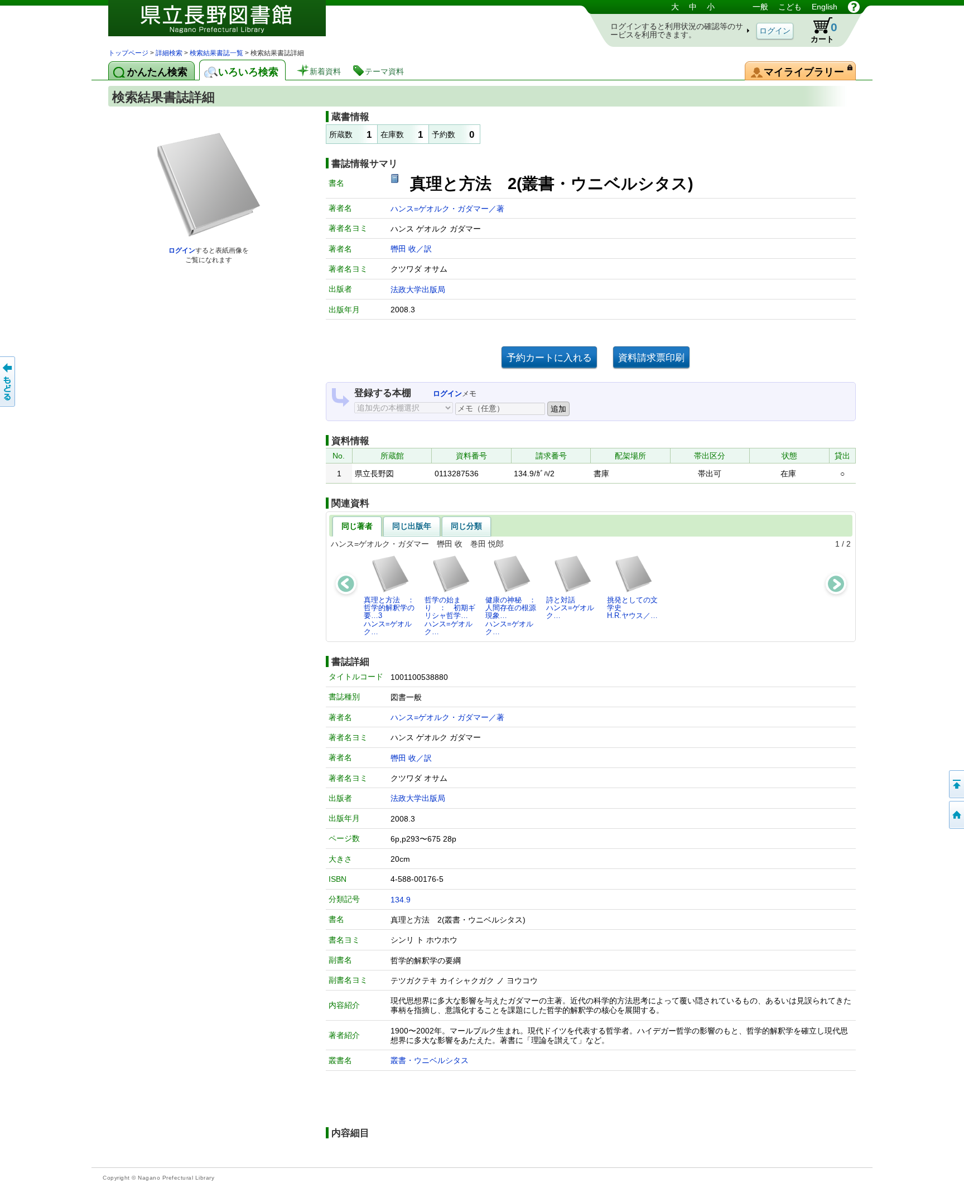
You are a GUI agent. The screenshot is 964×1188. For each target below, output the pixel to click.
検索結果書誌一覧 (216, 53)
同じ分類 (466, 525)
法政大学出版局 (418, 289)
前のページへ (8, 381)
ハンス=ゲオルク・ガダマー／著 (447, 208)
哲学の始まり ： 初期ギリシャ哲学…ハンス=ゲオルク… (450, 616)
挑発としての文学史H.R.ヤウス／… (632, 608)
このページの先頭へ (955, 784)
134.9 (401, 899)
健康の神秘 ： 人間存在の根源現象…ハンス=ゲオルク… (513, 616)
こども (790, 6)
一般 (760, 6)
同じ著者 (357, 525)
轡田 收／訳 (411, 248)
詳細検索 (169, 53)
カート (824, 32)
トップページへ (955, 815)
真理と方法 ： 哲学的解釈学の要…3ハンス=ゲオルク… (392, 616)
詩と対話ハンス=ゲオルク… (570, 608)
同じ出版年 (411, 525)
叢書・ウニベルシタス (430, 1060)
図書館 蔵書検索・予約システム (225, 23)
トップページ (128, 53)
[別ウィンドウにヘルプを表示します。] (854, 6)
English (824, 6)
